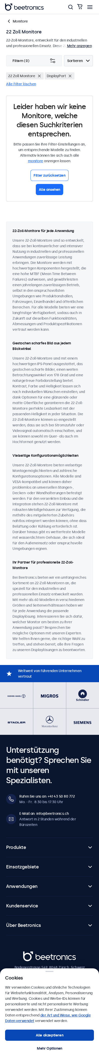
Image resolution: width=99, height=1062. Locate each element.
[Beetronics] (24, 7)
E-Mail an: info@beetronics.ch (44, 813)
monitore (35, 161)
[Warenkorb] (80, 7)
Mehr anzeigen (79, 46)
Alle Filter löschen (21, 84)
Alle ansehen (49, 189)
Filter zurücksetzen (49, 175)
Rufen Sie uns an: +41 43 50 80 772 (47, 796)
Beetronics (32, 954)
